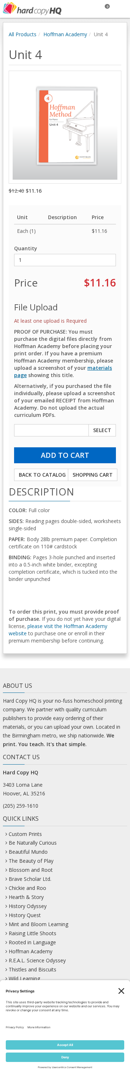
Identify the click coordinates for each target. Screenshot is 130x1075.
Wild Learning (24, 978)
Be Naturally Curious (33, 842)
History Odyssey (28, 906)
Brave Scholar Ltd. (30, 878)
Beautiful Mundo (28, 851)
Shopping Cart (93, 474)
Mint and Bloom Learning (38, 924)
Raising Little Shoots (32, 933)
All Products (22, 34)
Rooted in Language (32, 942)
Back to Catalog (42, 474)
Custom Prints (25, 834)
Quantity (25, 248)
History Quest (25, 915)
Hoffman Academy (65, 34)
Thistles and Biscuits (32, 969)
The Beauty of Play (31, 860)
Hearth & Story (26, 897)
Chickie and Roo (27, 887)
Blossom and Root (31, 869)
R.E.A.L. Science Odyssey (37, 960)
